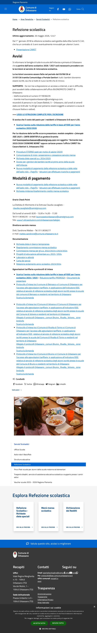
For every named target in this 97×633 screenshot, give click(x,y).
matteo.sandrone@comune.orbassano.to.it (38, 233)
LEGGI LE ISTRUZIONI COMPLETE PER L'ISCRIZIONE (40, 114)
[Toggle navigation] (5, 8)
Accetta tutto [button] (39, 623)
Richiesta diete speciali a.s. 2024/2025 (33, 158)
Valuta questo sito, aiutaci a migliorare (50, 543)
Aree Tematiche (27, 19)
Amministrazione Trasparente (44, 595)
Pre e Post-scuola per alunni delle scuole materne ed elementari (40, 469)
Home (15, 19)
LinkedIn (62, 384)
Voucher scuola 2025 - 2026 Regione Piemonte (33, 482)
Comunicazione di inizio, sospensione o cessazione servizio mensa (45, 155)
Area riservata (43, 602)
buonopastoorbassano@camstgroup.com (55, 216)
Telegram (51, 384)
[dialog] (48, 618)
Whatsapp (40, 384)
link (71, 618)
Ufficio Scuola (19, 449)
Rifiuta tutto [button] (58, 623)
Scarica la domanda (25, 297)
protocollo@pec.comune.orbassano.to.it (57, 575)
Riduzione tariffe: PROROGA (52, 277)
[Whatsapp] (68, 9)
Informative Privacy (45, 599)
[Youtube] (63, 9)
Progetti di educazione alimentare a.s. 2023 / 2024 (39, 254)
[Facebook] (57, 9)
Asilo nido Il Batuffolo (22, 454)
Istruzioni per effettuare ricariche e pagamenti (59, 171)
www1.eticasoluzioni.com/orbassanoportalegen (38, 220)
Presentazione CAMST (26, 49)
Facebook (19, 384)
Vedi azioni (16, 390)
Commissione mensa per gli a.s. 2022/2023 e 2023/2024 (41, 250)
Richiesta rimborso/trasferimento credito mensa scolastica (42, 191)
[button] (48, 628)
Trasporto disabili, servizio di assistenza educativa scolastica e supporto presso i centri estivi (48, 476)
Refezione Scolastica (22, 464)
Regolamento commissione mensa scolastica (36, 247)
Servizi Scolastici (43, 19)
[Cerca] (82, 9)
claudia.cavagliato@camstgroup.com (29, 208)
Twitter (29, 384)
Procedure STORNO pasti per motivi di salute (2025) (39, 151)
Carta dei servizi (23, 260)
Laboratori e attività (25, 257)
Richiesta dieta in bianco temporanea (32, 244)
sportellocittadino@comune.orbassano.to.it (60, 572)
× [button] (94, 607)
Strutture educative (22, 459)
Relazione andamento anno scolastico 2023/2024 (38, 264)
